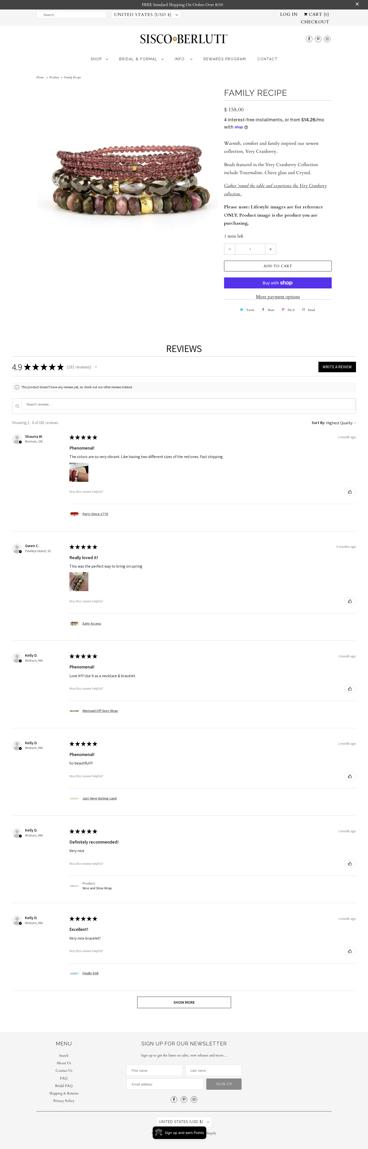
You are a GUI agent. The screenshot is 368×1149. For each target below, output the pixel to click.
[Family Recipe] (128, 177)
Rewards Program (225, 59)
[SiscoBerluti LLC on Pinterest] (318, 39)
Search (64, 1055)
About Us (64, 1063)
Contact (267, 59)
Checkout (315, 22)
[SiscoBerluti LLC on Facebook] (309, 39)
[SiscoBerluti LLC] (184, 40)
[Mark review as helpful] (350, 492)
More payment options (278, 297)
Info (181, 59)
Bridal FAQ (64, 1085)
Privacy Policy (63, 1100)
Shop (97, 59)
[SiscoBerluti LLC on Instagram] (327, 39)
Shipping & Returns (64, 1093)
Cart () (318, 14)
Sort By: (318, 422)
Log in (289, 14)
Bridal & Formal (139, 59)
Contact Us (64, 1070)
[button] (96, 367)
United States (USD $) (143, 15)
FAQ (64, 1078)
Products (54, 77)
